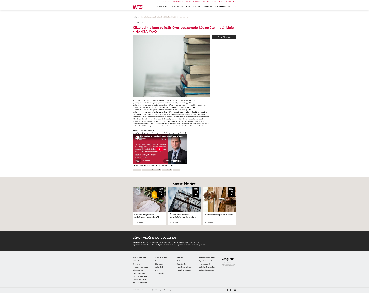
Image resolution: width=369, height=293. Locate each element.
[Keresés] (235, 6)
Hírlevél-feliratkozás (177, 1)
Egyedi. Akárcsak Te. (206, 261)
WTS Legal (206, 1)
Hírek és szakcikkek (184, 267)
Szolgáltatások (177, 6)
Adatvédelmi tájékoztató (150, 289)
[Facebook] (163, 1)
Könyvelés (136, 264)
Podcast (188, 1)
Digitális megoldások (140, 279)
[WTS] (228, 262)
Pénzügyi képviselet (140, 276)
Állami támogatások (140, 282)
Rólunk (157, 261)
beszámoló (137, 170)
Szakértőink (208, 6)
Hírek (188, 6)
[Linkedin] (166, 1)
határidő (158, 170)
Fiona (220, 1)
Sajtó (156, 270)
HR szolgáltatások (139, 273)
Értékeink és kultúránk (207, 267)
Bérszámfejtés (138, 270)
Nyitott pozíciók (204, 264)
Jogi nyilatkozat (163, 289)
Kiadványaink (181, 264)
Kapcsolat (228, 1)
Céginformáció (173, 289)
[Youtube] (168, 1)
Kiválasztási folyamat (206, 270)
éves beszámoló (148, 170)
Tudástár (196, 6)
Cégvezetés (159, 264)
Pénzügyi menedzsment (141, 267)
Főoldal (135, 17)
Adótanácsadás (138, 261)
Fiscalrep (214, 1)
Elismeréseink (159, 273)
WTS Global (196, 1)
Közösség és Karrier (223, 6)
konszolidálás (167, 170)
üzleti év (176, 170)
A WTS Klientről (161, 6)
